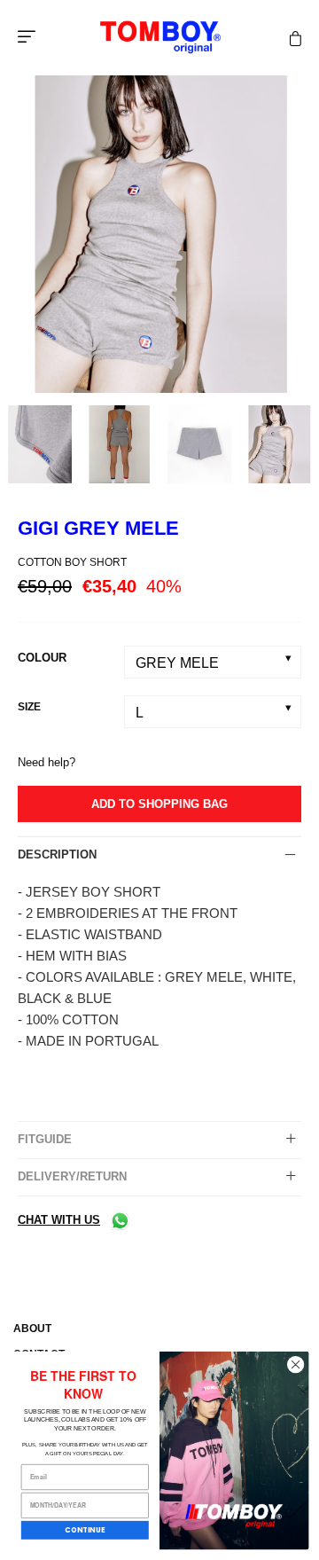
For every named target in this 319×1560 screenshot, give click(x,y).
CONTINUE (85, 1530)
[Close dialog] (295, 1364)
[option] (159, 234)
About (32, 1328)
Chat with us (59, 1220)
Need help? (46, 762)
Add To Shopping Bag (159, 804)
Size (29, 707)
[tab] (159, 855)
